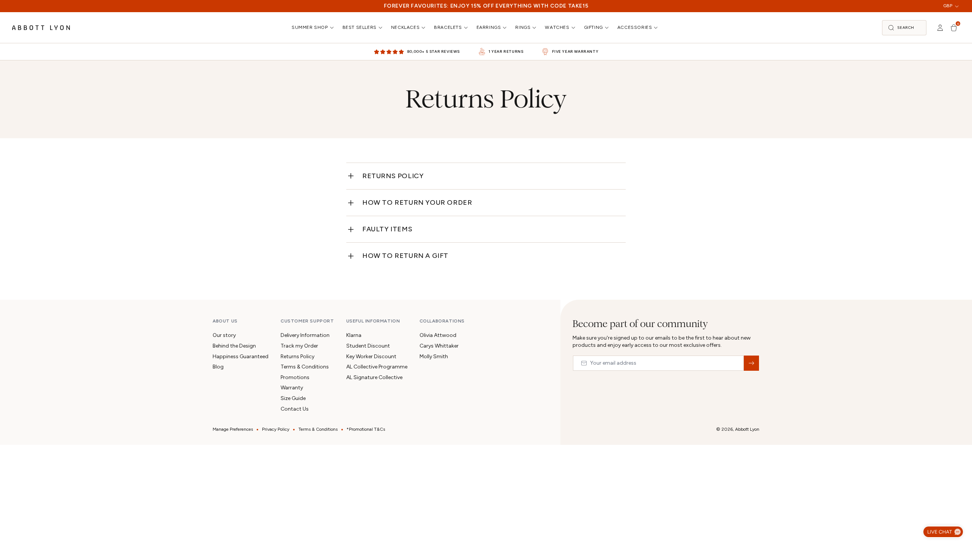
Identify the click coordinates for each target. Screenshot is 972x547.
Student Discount (368, 346)
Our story (224, 335)
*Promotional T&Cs (366, 429)
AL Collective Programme (376, 367)
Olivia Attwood (438, 335)
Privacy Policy (275, 429)
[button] (904, 27)
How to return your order (417, 202)
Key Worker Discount (371, 356)
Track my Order (299, 346)
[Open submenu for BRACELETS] (466, 27)
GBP (947, 5)
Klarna (353, 335)
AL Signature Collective (374, 377)
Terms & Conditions (305, 367)
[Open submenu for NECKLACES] (424, 27)
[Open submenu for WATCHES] (574, 27)
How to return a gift (405, 255)
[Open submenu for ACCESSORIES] (656, 27)
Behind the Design (234, 346)
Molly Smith (434, 356)
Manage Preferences (233, 429)
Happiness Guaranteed (240, 356)
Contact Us (295, 409)
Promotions (295, 377)
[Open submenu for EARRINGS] (505, 27)
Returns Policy (392, 176)
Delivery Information (305, 335)
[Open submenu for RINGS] (535, 27)
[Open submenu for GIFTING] (607, 27)
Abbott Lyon (747, 429)
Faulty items (387, 229)
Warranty (292, 387)
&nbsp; (751, 363)
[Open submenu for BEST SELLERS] (381, 27)
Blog (218, 367)
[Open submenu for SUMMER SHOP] (332, 27)
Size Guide (293, 398)
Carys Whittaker (439, 346)
